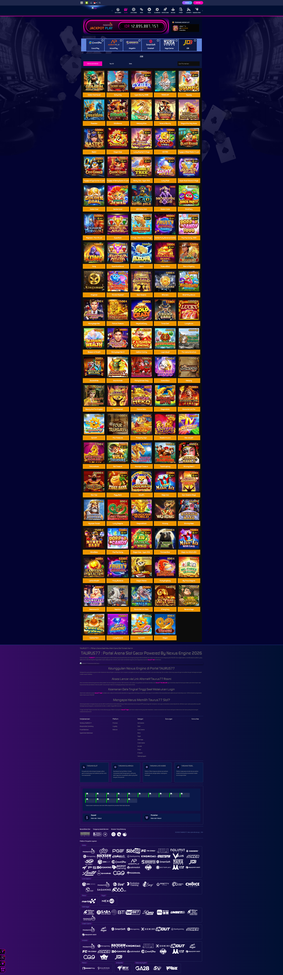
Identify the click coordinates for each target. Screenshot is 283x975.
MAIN (95, 81)
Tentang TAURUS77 (86, 723)
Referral (115, 730)
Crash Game (165, 12)
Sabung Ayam (197, 12)
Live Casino (133, 12)
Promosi (115, 723)
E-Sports (188, 12)
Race (141, 12)
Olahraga (157, 12)
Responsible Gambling (86, 726)
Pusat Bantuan (84, 730)
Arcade (173, 12)
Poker (181, 12)
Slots (125, 12)
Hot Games (118, 12)
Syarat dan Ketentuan (86, 733)
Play (109, 28)
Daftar (198, 3)
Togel (149, 12)
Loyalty (115, 726)
